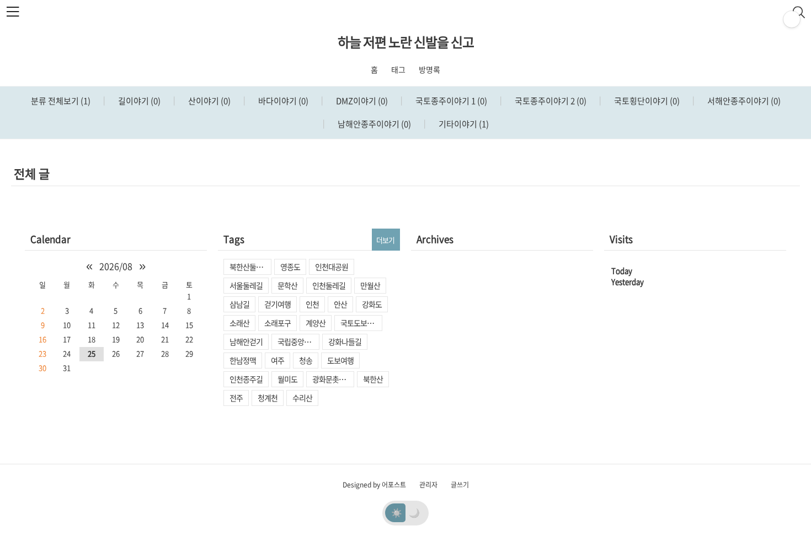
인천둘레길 (328, 285)
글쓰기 (460, 485)
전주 (236, 397)
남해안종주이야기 (373, 124)
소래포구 (277, 322)
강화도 (372, 304)
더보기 (385, 240)
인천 (312, 304)
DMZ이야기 (361, 101)
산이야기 (208, 101)
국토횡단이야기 (646, 101)
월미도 (287, 378)
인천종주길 (246, 378)
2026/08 (115, 266)
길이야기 (138, 101)
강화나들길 (344, 341)
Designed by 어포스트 (374, 485)
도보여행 (340, 360)
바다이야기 (282, 101)
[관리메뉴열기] (791, 19)
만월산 (370, 285)
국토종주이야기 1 (450, 101)
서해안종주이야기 (743, 101)
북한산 (373, 378)
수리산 (302, 397)
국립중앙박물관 (298, 341)
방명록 (429, 69)
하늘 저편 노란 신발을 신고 (406, 42)
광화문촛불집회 (333, 378)
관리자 (428, 485)
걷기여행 (277, 304)
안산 (340, 304)
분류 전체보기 (60, 101)
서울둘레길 (246, 285)
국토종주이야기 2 (549, 101)
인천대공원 (331, 266)
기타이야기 (463, 124)
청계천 (268, 397)
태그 (398, 69)
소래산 (239, 322)
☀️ (396, 512)
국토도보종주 (360, 322)
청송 (305, 360)
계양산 (316, 322)
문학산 (287, 285)
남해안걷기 (246, 341)
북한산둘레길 (249, 266)
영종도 (290, 266)
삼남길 (239, 304)
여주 (277, 360)
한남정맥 (243, 360)
